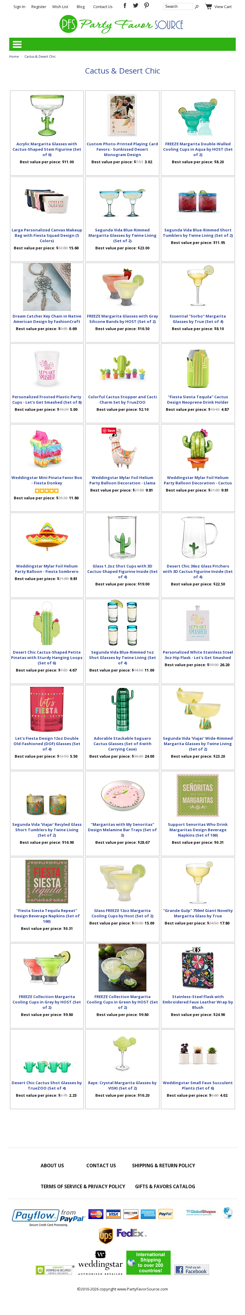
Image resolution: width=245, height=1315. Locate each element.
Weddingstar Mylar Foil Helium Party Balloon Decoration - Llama (122, 480)
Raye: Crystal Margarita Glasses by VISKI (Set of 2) (122, 1085)
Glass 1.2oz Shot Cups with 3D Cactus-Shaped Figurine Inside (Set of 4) (122, 571)
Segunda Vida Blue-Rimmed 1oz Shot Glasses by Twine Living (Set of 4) (122, 657)
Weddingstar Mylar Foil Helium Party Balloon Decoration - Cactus (198, 480)
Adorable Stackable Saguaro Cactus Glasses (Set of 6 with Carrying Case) (122, 744)
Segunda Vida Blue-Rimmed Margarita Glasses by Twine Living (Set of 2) (122, 235)
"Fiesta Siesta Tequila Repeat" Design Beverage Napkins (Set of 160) (47, 916)
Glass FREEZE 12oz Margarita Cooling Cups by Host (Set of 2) (122, 913)
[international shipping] (148, 1273)
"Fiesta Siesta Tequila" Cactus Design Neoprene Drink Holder (198, 399)
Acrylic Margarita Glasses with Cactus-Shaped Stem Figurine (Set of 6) (47, 149)
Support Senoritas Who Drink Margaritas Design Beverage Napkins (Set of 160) (198, 830)
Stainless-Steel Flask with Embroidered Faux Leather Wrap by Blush (198, 1002)
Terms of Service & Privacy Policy (83, 1186)
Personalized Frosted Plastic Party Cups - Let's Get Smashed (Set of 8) (47, 399)
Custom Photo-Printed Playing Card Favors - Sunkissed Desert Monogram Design (122, 149)
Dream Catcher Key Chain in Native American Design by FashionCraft (47, 318)
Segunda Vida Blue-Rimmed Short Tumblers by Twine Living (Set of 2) (198, 232)
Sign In (19, 6)
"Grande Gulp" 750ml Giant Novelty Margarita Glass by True (198, 913)
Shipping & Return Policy (163, 1165)
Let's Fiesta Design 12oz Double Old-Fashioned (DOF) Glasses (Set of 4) (46, 744)
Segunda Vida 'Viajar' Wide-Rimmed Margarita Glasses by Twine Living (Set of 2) (198, 744)
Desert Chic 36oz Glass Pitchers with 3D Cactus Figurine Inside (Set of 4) (198, 571)
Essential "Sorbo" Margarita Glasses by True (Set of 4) (198, 318)
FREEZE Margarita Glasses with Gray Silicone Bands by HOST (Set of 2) (122, 318)
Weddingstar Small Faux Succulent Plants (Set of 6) (198, 1085)
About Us (52, 1165)
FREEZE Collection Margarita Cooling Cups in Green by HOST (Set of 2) (122, 1002)
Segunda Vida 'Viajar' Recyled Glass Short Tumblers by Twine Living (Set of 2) (47, 830)
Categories (17, 44)
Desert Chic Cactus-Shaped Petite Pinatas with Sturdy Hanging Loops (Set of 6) (46, 657)
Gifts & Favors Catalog (165, 1186)
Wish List (60, 6)
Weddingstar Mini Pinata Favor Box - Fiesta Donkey (46, 480)
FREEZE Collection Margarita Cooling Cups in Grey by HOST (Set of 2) (47, 1002)
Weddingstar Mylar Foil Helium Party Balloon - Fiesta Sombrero (47, 568)
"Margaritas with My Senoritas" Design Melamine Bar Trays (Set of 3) (122, 830)
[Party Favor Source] (122, 32)
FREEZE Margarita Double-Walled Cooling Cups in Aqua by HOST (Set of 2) (198, 149)
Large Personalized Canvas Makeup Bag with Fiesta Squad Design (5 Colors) (47, 235)
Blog (81, 6)
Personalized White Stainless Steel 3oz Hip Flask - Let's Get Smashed (198, 654)
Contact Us (103, 6)
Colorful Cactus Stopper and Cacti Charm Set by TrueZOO (122, 399)
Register (38, 6)
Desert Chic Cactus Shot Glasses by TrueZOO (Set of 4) (47, 1085)
